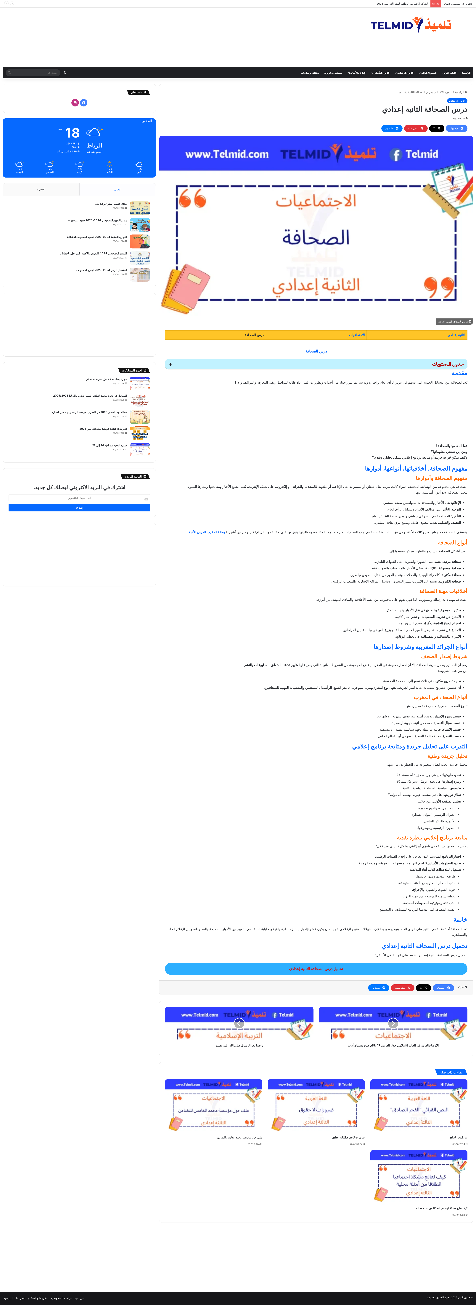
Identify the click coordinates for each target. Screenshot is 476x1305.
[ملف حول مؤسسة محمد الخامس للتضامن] (213, 1106)
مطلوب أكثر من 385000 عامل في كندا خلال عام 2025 (396, 3)
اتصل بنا (20, 1298)
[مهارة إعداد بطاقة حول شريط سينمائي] (140, 384)
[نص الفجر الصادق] (418, 1106)
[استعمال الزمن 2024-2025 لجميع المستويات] (140, 275)
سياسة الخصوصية (61, 1298)
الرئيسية (466, 72)
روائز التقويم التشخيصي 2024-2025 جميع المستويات (97, 220)
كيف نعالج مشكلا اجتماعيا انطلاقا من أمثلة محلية (441, 1208)
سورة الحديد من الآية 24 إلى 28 (109, 445)
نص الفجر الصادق (458, 1137)
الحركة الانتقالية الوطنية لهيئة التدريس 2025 (103, 429)
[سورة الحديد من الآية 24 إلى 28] (140, 450)
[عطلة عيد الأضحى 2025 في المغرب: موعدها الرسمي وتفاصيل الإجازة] (140, 417)
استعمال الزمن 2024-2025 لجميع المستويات (101, 270)
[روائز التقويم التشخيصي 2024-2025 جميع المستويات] (140, 225)
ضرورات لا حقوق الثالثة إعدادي (348, 1137)
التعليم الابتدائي (429, 72)
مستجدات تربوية (333, 72)
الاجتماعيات (357, 335)
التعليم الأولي (449, 72)
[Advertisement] (158, 37)
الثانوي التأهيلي (382, 72)
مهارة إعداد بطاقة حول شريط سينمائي (106, 379)
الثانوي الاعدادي (443, 92)
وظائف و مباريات (310, 72)
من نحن (79, 1298)
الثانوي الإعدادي (405, 72)
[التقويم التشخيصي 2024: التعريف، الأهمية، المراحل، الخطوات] (140, 258)
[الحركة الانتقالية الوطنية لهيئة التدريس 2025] (140, 433)
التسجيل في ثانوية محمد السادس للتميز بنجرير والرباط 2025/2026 (90, 396)
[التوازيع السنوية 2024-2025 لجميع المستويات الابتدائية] (140, 241)
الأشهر (117, 189)
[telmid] (417, 24)
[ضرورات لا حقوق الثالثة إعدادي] (316, 1106)
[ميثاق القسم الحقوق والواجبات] (140, 208)
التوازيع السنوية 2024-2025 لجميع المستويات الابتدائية (97, 237)
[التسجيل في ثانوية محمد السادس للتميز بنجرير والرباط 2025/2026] (140, 400)
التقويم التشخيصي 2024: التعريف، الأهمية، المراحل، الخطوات (93, 253)
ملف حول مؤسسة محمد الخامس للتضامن (239, 1137)
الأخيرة (41, 189)
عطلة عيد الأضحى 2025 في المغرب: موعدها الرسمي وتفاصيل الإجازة (89, 412)
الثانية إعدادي (457, 335)
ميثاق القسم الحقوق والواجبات (110, 204)
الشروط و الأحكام (38, 1298)
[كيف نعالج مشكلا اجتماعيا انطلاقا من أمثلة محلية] (418, 1177)
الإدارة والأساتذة (357, 72)
